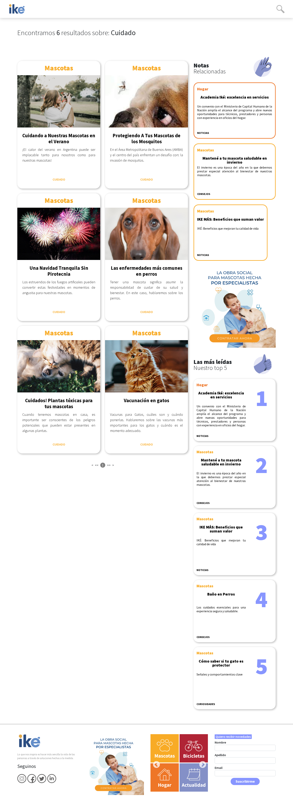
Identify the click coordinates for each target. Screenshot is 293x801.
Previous (154, 763)
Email (218, 768)
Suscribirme (245, 781)
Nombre (220, 742)
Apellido (220, 755)
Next (201, 763)
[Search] (280, 9)
